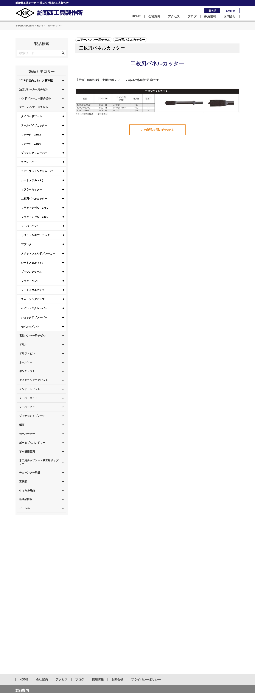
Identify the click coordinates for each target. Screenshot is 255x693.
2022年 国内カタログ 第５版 (36, 80)
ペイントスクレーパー (34, 308)
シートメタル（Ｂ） (33, 262)
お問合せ (230, 16)
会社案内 (154, 16)
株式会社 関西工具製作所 (26, 26)
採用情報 (210, 16)
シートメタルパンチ (33, 289)
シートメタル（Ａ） (33, 180)
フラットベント (30, 280)
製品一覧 (40, 26)
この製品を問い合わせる (157, 129)
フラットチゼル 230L (34, 216)
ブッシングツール (31, 271)
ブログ (192, 16)
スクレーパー (29, 161)
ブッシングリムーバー (34, 152)
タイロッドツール (31, 116)
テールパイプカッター (34, 125)
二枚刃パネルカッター (34, 198)
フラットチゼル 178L (34, 207)
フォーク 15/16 (31, 143)
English (231, 10)
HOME (136, 16)
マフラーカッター (31, 189)
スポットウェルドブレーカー (38, 253)
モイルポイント (30, 326)
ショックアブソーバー (34, 317)
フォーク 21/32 (31, 134)
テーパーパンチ (30, 225)
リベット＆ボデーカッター (36, 235)
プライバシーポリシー (146, 679)
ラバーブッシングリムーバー (38, 171)
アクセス (174, 16)
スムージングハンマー (34, 299)
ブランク (26, 244)
